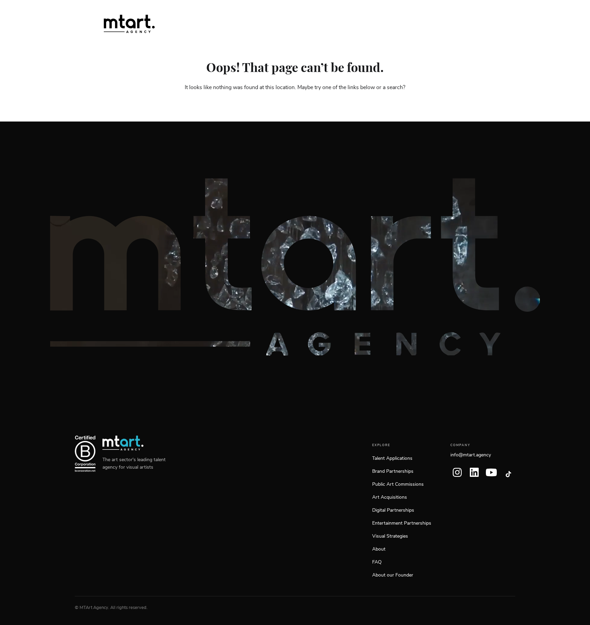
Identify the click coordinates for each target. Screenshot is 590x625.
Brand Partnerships (392, 471)
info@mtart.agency (470, 455)
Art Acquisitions (389, 497)
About (378, 549)
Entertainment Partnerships (401, 523)
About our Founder (392, 575)
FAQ (377, 562)
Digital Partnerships (393, 510)
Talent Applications (392, 458)
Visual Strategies (390, 536)
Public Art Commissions (398, 484)
